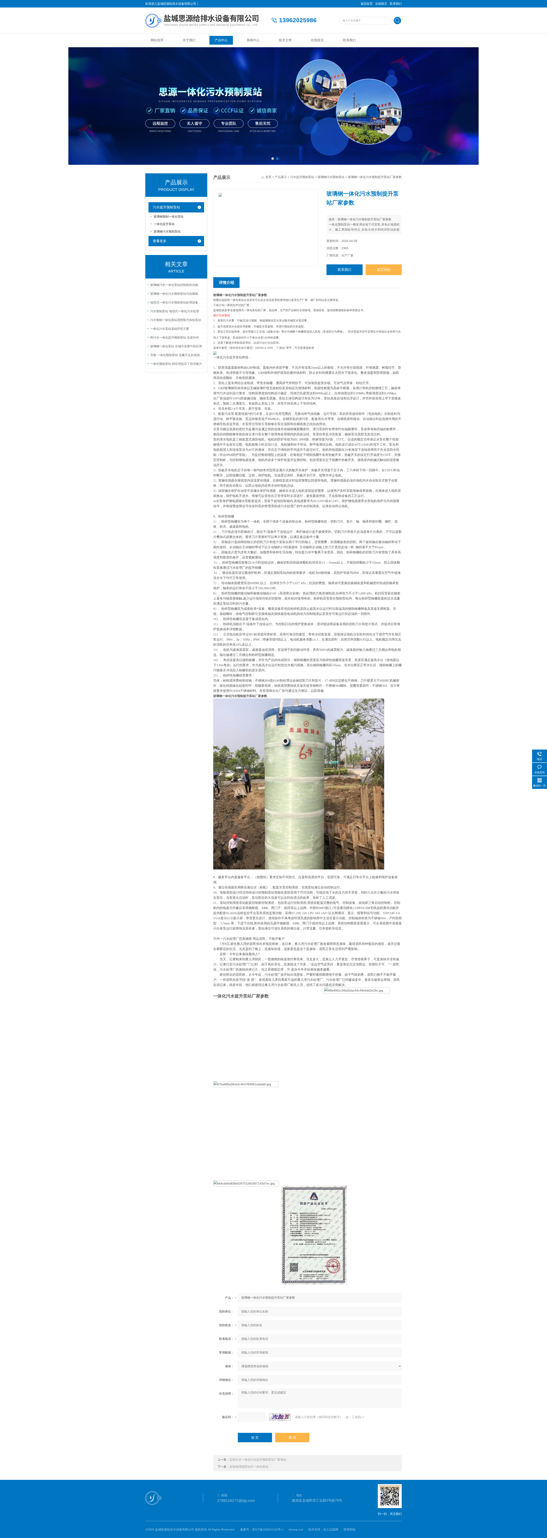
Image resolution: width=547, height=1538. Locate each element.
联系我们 (396, 3)
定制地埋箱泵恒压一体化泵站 (248, 1466)
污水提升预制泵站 (166, 207)
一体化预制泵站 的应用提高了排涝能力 (176, 363)
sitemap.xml (295, 1529)
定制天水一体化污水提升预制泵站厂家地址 (257, 1459)
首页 (268, 177)
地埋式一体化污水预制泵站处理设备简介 (177, 302)
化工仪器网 (330, 1529)
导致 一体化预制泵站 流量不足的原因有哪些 (177, 355)
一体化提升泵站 (164, 224)
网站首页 (157, 40)
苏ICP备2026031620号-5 (267, 1529)
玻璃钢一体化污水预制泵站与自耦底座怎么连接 (177, 293)
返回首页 (367, 3)
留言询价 (384, 269)
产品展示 (281, 177)
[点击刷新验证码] (280, 1417)
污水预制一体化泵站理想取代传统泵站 (175, 320)
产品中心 (221, 40)
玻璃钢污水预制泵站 (167, 231)
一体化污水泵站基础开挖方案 (169, 328)
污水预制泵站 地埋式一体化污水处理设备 (177, 311)
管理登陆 (349, 1529)
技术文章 (285, 40)
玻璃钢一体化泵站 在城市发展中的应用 (176, 346)
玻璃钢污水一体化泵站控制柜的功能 (174, 285)
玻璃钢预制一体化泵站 (169, 216)
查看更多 (159, 241)
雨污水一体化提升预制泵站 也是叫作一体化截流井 (177, 337)
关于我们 (189, 40)
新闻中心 (253, 40)
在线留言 (381, 3)
